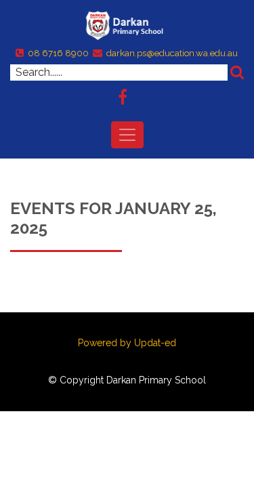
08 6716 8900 (58, 53)
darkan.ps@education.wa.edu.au (172, 53)
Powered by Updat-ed (127, 342)
